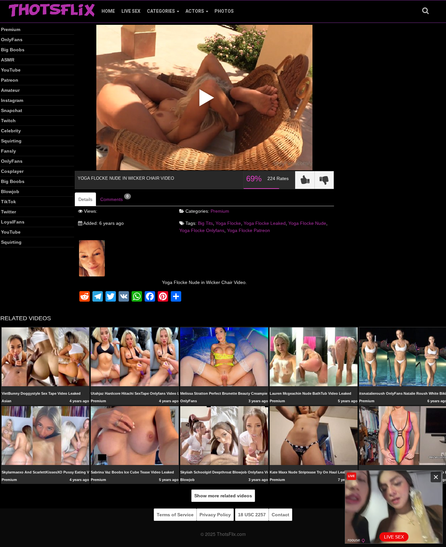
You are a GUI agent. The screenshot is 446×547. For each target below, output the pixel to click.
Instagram (12, 100)
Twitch (8, 120)
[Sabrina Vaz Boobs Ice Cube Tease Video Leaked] (135, 435)
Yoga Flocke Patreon (248, 230)
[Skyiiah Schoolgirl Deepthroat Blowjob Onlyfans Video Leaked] (224, 435)
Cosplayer (12, 171)
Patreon (9, 80)
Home (108, 11)
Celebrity (11, 130)
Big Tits (205, 223)
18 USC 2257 (252, 514)
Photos (224, 11)
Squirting (11, 140)
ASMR (7, 59)
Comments (114, 198)
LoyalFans (12, 221)
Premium (10, 29)
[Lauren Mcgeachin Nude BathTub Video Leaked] (314, 356)
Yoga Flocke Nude (307, 223)
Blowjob (10, 191)
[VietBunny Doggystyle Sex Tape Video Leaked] (45, 356)
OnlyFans (12, 39)
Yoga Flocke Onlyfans (201, 230)
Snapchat (11, 110)
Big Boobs (12, 49)
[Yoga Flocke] (92, 257)
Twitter (8, 211)
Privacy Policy (215, 514)
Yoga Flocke (228, 223)
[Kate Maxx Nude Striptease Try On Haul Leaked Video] (314, 435)
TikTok (8, 201)
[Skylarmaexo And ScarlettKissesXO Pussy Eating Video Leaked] (45, 435)
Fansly (8, 151)
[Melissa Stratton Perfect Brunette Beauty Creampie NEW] (224, 356)
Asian (6, 401)
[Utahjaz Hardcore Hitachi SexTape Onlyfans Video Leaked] (135, 356)
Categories (161, 11)
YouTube (11, 70)
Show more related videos (223, 495)
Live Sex (130, 11)
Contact (280, 514)
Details (85, 199)
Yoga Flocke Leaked (265, 223)
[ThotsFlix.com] (51, 8)
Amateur (10, 90)
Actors (194, 11)
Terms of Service (175, 514)
